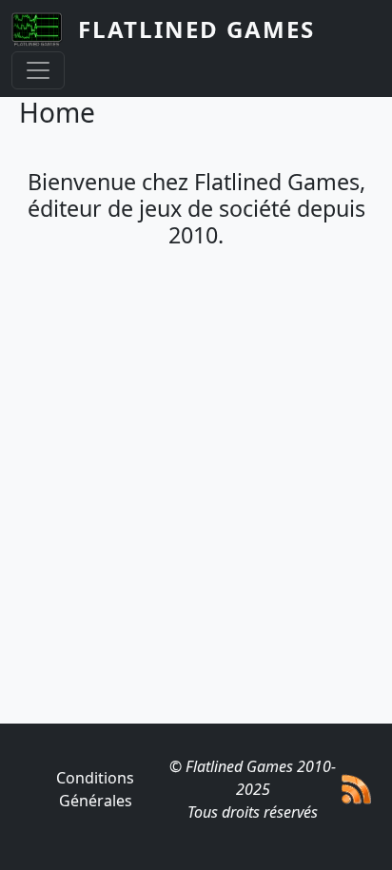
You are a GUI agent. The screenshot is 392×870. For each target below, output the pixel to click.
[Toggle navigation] (38, 70)
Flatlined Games (196, 29)
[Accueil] (44, 29)
